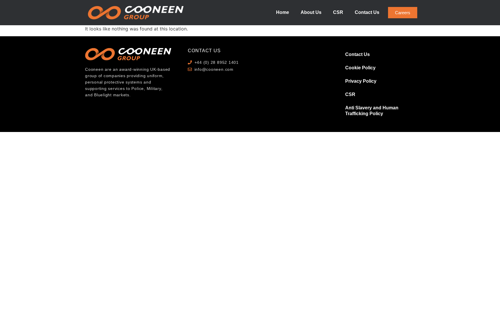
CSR (338, 12)
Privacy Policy (360, 81)
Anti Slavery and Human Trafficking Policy (371, 110)
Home (282, 12)
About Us (311, 12)
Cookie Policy (360, 67)
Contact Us (367, 12)
